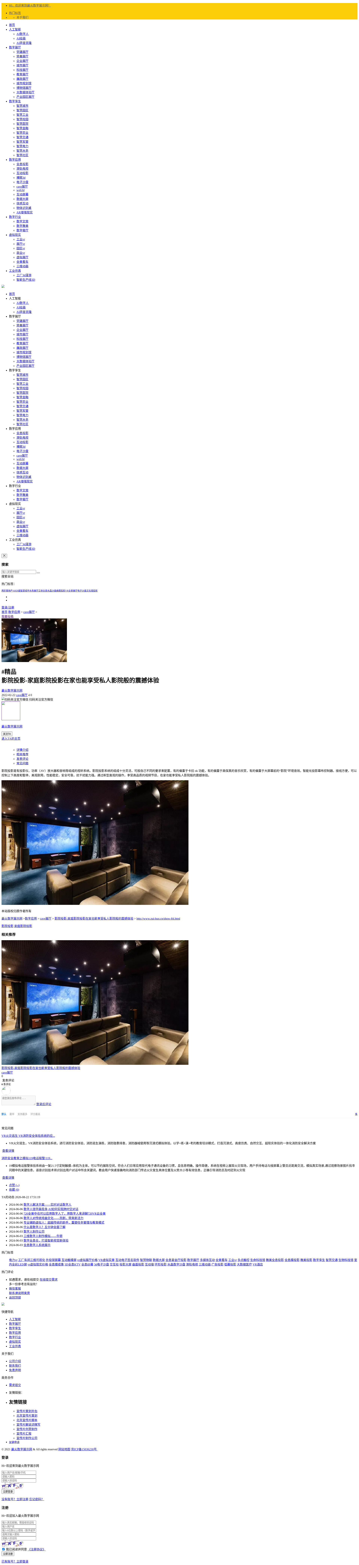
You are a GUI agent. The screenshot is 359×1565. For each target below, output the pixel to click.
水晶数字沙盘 (176, 1264)
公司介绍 (15, 1361)
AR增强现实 (24, 212)
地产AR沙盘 (14, 590)
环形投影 (161, 1264)
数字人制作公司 (34, 1231)
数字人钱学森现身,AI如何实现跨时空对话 (51, 1209)
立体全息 (42, 590)
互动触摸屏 (69, 1260)
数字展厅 (15, 47)
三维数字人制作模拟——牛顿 (43, 1236)
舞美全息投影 (275, 1260)
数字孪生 (15, 101)
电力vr (13, 1260)
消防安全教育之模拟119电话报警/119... (26, 1158)
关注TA (7, 734)
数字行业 (15, 216)
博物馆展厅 (23, 87)
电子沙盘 (22, 182)
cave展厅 (22, 186)
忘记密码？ (36, 1499)
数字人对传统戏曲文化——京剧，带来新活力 (53, 1218)
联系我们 (15, 1365)
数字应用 (15, 159)
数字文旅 (22, 221)
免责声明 (15, 1370)
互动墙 (149, 1264)
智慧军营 (22, 141)
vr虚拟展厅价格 (87, 1260)
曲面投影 (60, 590)
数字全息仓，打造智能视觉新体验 (46, 1240)
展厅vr (20, 243)
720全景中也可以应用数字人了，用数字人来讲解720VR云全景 (65, 1213)
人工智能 (15, 29)
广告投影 (217, 1264)
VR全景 (69, 590)
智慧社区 (22, 155)
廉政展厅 (22, 78)
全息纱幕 (87, 1264)
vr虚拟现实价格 (38, 1264)
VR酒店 (258, 1264)
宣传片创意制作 (26, 1429)
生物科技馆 (345, 1260)
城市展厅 (22, 65)
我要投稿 (7, 616)
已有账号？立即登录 (14, 1561)
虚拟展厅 (22, 257)
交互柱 (114, 1264)
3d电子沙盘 (101, 1264)
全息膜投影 (292, 1260)
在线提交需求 (49, 1279)
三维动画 (22, 266)
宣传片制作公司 (26, 1438)
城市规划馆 (23, 83)
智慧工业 (22, 114)
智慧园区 (22, 110)
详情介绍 (22, 749)
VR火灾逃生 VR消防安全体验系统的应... (28, 1135)
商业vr (20, 252)
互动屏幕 (22, 194)
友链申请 (14, 1442)
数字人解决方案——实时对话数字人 (47, 1204)
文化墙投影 (92, 590)
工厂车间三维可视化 (31, 1260)
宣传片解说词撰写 (28, 1424)
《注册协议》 (37, 1549)
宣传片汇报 (23, 1433)
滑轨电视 (22, 168)
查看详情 (8, 1150)
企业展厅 (22, 60)
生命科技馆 (257, 1260)
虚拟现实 (15, 234)
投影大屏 (125, 1264)
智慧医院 (22, 123)
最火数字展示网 (11, 690)
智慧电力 (22, 146)
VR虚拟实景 (106, 1260)
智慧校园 (22, 119)
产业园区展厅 (25, 96)
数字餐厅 (22, 230)
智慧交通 (22, 137)
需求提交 (15, 1385)
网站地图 (64, 1449)
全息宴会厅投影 (175, 1260)
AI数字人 (22, 34)
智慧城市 (22, 105)
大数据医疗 (244, 1264)
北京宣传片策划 (26, 1415)
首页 (12, 25)
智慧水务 (22, 150)
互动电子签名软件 (127, 1260)
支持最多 (23, 1114)
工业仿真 (15, 270)
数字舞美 (22, 225)
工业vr (20, 239)
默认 (4, 1114)
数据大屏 (22, 199)
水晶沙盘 (51, 590)
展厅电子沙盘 (79, 590)
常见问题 (22, 763)
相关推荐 (22, 754)
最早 (12, 1114)
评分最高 (35, 1114)
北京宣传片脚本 (26, 1420)
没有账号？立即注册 (14, 1499)
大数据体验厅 (25, 92)
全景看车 (22, 261)
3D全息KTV (73, 1264)
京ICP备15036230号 (84, 1449)
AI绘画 (21, 38)
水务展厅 (33, 590)
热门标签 (15, 13)
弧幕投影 (230, 1264)
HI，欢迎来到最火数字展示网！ (30, 5)
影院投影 (7, 926)
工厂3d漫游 (23, 275)
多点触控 (243, 1260)
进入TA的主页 (10, 738)
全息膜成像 (56, 1264)
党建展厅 (22, 52)
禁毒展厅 (22, 56)
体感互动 (22, 203)
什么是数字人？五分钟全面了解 (44, 1227)
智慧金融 (22, 128)
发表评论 (22, 758)
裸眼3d (20, 177)
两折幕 (4, 590)
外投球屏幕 (53, 1260)
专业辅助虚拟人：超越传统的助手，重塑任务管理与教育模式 (64, 1222)
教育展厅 (22, 74)
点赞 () (14, 1185)
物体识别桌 (23, 208)
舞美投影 (306, 1260)
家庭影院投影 (23, 926)
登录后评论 (43, 1104)
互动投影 (22, 173)
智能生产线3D (25, 279)
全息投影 (22, 164)
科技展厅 (22, 69)
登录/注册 (7, 607)
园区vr (20, 248)
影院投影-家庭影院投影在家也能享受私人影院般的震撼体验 (94, 918)
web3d (20, 190)
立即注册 (8, 1553)
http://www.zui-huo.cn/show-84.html (158, 918)
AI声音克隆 (24, 43)
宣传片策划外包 (26, 1411)
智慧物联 (146, 1260)
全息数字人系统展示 (37, 1245)
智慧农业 (22, 132)
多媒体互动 (207, 1260)
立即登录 (8, 1491)
